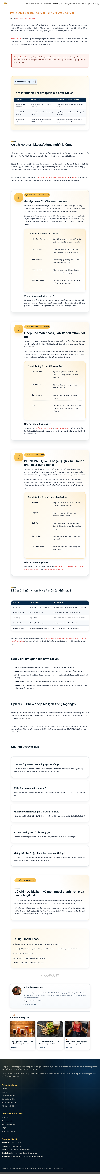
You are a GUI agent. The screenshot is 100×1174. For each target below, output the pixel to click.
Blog (78, 4)
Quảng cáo (92, 4)
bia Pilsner (60, 177)
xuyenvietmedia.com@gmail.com (25, 1153)
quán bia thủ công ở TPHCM (53, 569)
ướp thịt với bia (74, 638)
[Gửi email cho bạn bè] (50, 975)
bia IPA (53, 177)
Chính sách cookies (8, 1099)
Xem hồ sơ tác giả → (30, 1004)
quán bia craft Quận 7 (33, 569)
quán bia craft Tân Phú (63, 566)
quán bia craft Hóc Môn (44, 428)
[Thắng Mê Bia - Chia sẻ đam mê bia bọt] (11, 4)
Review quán (57, 4)
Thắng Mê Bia (16, 39)
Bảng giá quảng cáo (9, 1131)
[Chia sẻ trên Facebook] (43, 975)
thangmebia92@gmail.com (20, 1149)
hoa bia (67, 177)
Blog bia (4, 1128)
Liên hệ (83, 4)
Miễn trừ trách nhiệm (9, 1106)
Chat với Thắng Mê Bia (13, 1146)
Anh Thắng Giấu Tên (31, 18)
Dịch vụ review (69, 4)
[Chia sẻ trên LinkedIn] (57, 975)
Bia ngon (5, 1117)
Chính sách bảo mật (8, 1095)
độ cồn (74, 177)
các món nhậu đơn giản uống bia (56, 638)
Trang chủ (30, 4)
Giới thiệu (38, 4)
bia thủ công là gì (44, 177)
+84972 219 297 (16, 1143)
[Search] (98, 4)
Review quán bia (7, 1121)
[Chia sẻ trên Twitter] (46, 975)
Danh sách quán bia (9, 1124)
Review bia (48, 4)
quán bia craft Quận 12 (62, 428)
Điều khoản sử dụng (9, 1102)
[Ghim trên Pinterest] (53, 975)
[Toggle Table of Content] (33, 81)
